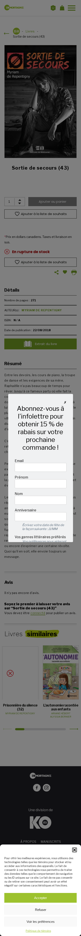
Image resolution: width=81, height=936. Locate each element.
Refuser (40, 910)
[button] (74, 850)
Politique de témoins (38, 931)
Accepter (40, 898)
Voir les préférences (41, 921)
